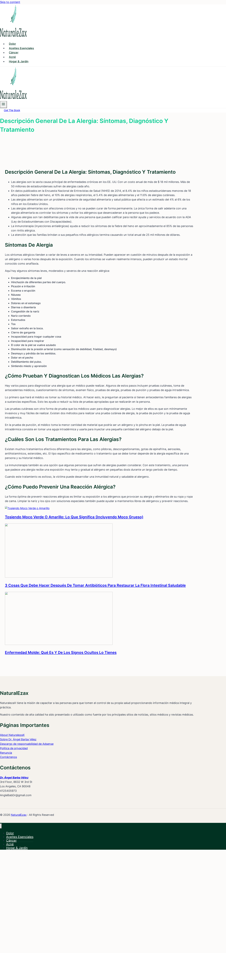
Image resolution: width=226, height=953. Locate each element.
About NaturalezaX (12, 735)
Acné (12, 57)
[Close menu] (1, 826)
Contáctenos (8, 757)
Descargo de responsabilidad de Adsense (27, 743)
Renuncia (6, 752)
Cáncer (13, 52)
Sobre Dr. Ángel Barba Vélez (18, 739)
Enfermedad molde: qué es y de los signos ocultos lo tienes (61, 652)
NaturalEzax (19, 814)
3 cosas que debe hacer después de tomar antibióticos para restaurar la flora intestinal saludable (95, 585)
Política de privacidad (14, 748)
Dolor (12, 43)
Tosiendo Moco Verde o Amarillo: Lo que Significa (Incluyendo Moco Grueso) (74, 517)
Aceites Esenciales (21, 48)
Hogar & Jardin (18, 61)
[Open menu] (3, 104)
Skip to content (10, 2)
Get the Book (12, 110)
